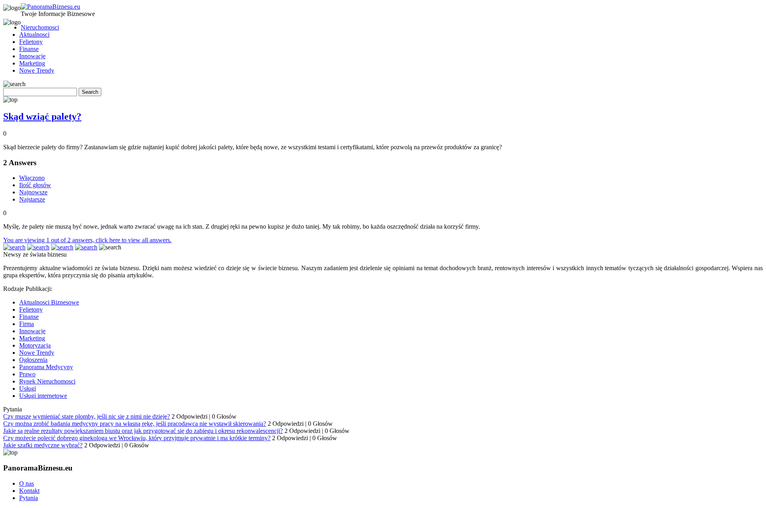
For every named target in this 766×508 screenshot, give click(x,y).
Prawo (27, 374)
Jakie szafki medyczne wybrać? (43, 445)
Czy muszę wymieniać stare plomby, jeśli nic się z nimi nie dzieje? (86, 416)
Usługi (27, 388)
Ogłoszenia (33, 359)
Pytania (28, 497)
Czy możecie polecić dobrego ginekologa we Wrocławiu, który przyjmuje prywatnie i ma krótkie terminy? (136, 438)
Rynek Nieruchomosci (47, 381)
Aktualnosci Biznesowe (49, 302)
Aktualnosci (34, 34)
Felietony (31, 41)
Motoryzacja (35, 345)
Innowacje (32, 56)
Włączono (32, 177)
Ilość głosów (35, 185)
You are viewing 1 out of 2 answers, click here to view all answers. (87, 240)
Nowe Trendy (36, 70)
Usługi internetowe (43, 395)
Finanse (29, 48)
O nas (26, 483)
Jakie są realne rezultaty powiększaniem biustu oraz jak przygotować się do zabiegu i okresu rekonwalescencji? (143, 430)
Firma (26, 323)
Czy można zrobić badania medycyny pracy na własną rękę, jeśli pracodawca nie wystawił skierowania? (134, 423)
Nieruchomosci (40, 27)
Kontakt (29, 490)
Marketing (32, 63)
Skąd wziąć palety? (42, 116)
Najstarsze (32, 199)
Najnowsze (33, 192)
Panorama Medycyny (46, 367)
